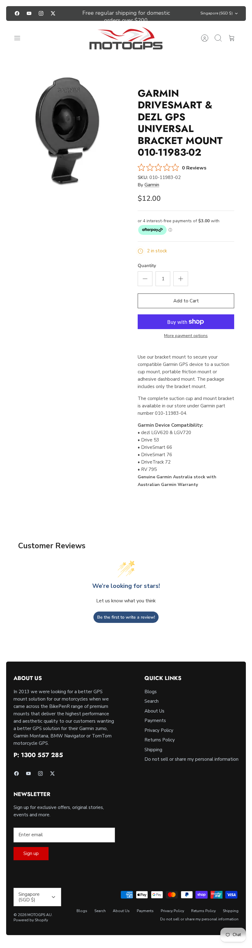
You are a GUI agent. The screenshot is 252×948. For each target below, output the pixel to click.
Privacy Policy (158, 730)
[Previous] (74, 13)
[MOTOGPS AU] (126, 38)
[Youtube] (29, 13)
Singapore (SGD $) (216, 13)
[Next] (177, 13)
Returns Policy (159, 740)
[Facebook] (17, 13)
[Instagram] (41, 13)
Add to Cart (186, 301)
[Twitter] (53, 13)
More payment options (186, 336)
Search (151, 701)
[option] (66, 130)
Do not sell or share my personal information (191, 759)
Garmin (151, 185)
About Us (154, 711)
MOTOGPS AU (39, 914)
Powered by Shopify (31, 920)
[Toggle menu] (20, 38)
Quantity (147, 265)
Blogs (150, 692)
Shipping (153, 750)
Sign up (31, 853)
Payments (155, 720)
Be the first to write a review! (126, 617)
